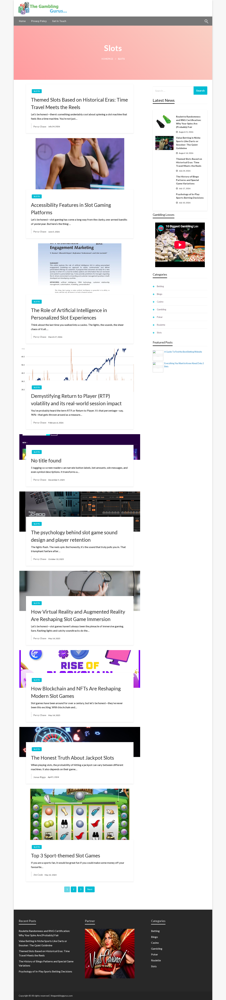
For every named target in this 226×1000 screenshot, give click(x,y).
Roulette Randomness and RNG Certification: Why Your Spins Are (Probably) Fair (188, 121)
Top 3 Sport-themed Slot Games (65, 855)
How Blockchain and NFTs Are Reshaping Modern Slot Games (76, 692)
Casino (160, 301)
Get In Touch (59, 21)
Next (89, 889)
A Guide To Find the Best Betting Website (183, 351)
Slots (37, 91)
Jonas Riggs (39, 777)
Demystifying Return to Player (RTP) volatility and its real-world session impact (76, 399)
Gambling (161, 309)
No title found (46, 460)
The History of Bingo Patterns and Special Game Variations (187, 180)
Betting (160, 286)
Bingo (159, 294)
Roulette (161, 324)
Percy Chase (39, 126)
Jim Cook (38, 874)
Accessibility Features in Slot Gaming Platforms (71, 208)
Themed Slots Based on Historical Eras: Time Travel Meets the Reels (79, 103)
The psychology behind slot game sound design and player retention (74, 536)
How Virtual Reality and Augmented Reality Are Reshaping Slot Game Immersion (78, 615)
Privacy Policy (39, 21)
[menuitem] (22, 21)
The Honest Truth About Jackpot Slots (72, 758)
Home (22, 21)
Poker (160, 317)
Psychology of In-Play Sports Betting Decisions (190, 196)
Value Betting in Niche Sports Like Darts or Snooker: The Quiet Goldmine (188, 143)
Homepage (107, 59)
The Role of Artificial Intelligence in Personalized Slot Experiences (69, 314)
